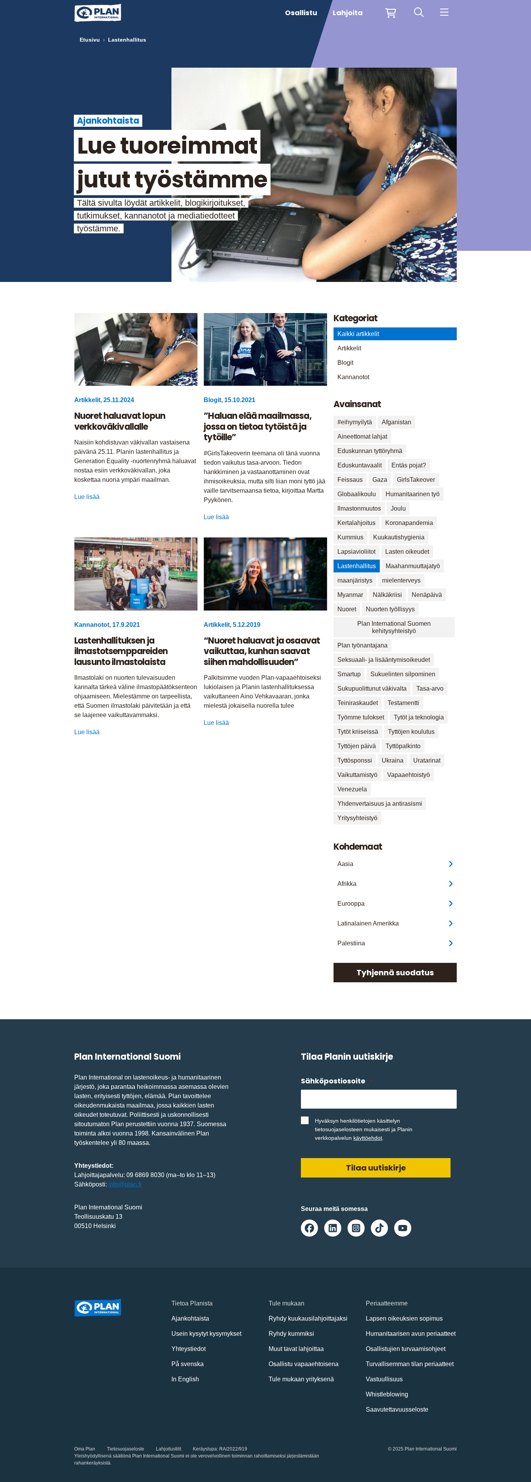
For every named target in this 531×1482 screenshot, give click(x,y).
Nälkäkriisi (387, 594)
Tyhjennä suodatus (395, 972)
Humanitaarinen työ (413, 494)
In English (185, 1379)
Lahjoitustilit (168, 1449)
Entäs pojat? (408, 465)
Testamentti (403, 703)
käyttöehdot (367, 1138)
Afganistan (396, 422)
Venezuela (352, 789)
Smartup (349, 674)
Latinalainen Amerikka (368, 923)
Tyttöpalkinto (403, 746)
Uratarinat (426, 760)
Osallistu (301, 12)
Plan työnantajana (362, 645)
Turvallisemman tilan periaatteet (410, 1364)
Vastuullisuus (384, 1379)
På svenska (187, 1364)
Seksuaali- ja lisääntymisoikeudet (383, 659)
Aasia (345, 864)
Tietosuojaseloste (125, 1449)
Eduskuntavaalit (359, 465)
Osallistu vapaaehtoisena (304, 1364)
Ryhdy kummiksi (291, 1333)
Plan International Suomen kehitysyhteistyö (394, 627)
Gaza (379, 479)
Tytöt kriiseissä (357, 731)
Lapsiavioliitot (356, 551)
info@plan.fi (124, 1184)
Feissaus (350, 479)
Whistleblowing (387, 1394)
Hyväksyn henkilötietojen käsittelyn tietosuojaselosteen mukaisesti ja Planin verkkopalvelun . (363, 1129)
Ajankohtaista (190, 1318)
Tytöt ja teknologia (419, 717)
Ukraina (392, 760)
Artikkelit (349, 348)
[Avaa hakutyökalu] (418, 13)
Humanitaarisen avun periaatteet (411, 1333)
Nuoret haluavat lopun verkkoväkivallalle (119, 421)
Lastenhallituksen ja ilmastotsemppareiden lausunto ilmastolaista (121, 651)
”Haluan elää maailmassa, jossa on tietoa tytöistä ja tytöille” (257, 427)
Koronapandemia (409, 523)
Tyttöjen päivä (356, 746)
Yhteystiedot (188, 1349)
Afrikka (346, 883)
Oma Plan (84, 1449)
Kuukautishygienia (398, 537)
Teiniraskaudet (357, 703)
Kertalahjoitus (356, 523)
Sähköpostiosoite (336, 1081)
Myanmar (350, 594)
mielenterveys (401, 580)
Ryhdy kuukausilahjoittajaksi (308, 1318)
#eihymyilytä (354, 422)
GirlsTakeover (416, 479)
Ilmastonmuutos (359, 508)
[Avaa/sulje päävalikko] (444, 13)
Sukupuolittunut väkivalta (372, 688)
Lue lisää (87, 496)
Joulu (398, 508)
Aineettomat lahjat (362, 436)
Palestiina (351, 943)
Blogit (345, 362)
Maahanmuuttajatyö (413, 566)
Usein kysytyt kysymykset (206, 1333)
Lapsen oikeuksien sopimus (404, 1318)
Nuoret (346, 609)
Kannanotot (353, 377)
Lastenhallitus (356, 566)
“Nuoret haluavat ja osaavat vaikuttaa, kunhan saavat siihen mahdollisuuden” (262, 651)
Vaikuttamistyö (357, 775)
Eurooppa (351, 903)
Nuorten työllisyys (390, 609)
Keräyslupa (205, 1449)
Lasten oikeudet (407, 551)
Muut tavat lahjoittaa (296, 1349)
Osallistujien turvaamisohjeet (405, 1349)
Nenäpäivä (427, 594)
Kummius (350, 537)
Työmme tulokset (360, 717)
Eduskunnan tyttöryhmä (369, 451)
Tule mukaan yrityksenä (301, 1379)
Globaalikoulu (356, 494)
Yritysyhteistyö (357, 818)
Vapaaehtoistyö (408, 775)
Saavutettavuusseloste (397, 1409)
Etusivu (90, 40)
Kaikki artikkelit (358, 334)
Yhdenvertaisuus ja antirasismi (379, 803)
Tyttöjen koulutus (411, 731)
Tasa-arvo (430, 688)
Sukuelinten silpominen (402, 674)
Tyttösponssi (354, 760)
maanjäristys (354, 580)
